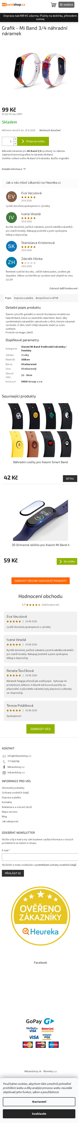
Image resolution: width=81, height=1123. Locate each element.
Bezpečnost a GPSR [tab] (47, 298)
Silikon (25, 360)
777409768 (13, 761)
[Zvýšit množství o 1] (15, 139)
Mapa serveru (9, 812)
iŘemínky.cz (50, 1071)
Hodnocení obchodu (40, 596)
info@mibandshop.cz (19, 756)
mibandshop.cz (16, 772)
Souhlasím (39, 1114)
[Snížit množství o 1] (15, 143)
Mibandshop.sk (32, 1071)
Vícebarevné (29, 364)
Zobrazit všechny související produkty (41, 580)
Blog (4, 816)
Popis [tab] (8, 298)
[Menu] (66, 4)
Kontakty (7, 802)
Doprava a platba (11, 797)
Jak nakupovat (10, 821)
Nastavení (39, 1102)
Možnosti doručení (50, 130)
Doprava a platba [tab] (23, 298)
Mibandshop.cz (16, 767)
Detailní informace (12, 169)
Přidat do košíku (35, 141)
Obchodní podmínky (13, 788)
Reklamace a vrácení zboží (17, 807)
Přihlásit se (13, 873)
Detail (70, 478)
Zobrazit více (40, 729)
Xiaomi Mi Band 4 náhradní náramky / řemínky (43, 348)
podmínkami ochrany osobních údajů (55, 865)
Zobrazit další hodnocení (63, 288)
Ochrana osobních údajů (15, 793)
